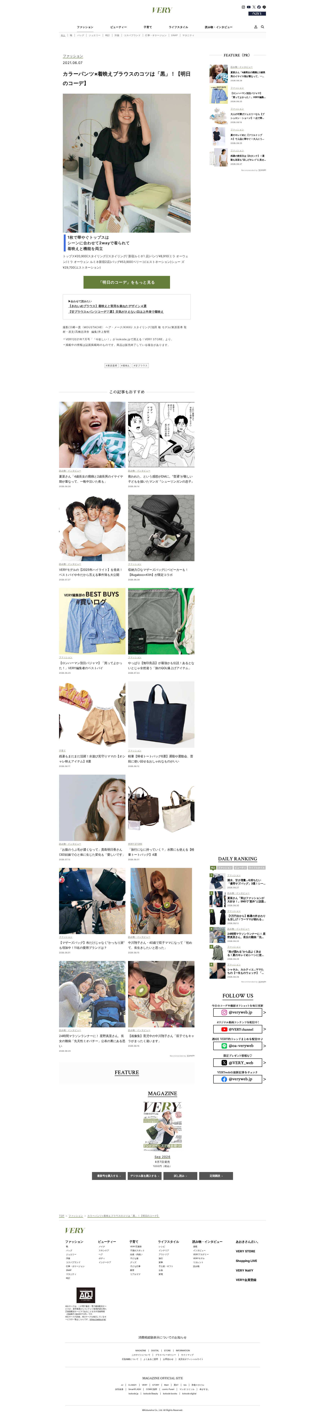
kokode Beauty (151, 1394)
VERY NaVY (244, 1270)
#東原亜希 (111, 365)
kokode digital (189, 1394)
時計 (107, 35)
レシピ (162, 1246)
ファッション (85, 27)
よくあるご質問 (151, 1359)
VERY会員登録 (246, 1280)
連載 (195, 1246)
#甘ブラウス (140, 365)
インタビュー (199, 1250)
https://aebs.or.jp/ (98, 1319)
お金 (161, 1270)
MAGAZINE (140, 1351)
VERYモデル (199, 1258)
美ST (176, 1385)
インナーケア (105, 1262)
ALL (63, 35)
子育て (148, 27)
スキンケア (104, 1250)
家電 (161, 1274)
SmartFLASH (134, 1389)
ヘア (101, 1254)
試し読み (179, 1176)
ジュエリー (95, 35)
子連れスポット (137, 1250)
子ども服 (134, 1258)
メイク (102, 1246)
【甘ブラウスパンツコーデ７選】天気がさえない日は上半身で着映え (116, 312)
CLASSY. (132, 1385)
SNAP (174, 35)
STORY (155, 1385)
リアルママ (135, 1274)
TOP (61, 1215)
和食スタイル (198, 1385)
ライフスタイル (178, 27)
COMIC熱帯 (151, 1389)
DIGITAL (155, 1351)
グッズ (133, 1262)
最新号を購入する (107, 1176)
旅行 (161, 1258)
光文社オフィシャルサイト (190, 1359)
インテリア (164, 1250)
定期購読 (215, 1176)
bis (185, 1385)
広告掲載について (130, 1359)
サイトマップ (187, 1355)
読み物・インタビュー (219, 27)
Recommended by (178, 1056)
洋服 (117, 35)
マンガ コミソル (186, 1389)
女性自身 (119, 1389)
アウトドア (164, 1254)
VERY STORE (245, 1251)
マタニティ (188, 35)
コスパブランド (132, 35)
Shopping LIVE (246, 1261)
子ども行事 (135, 1266)
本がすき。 (205, 1389)
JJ (122, 1385)
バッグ (80, 35)
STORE (167, 1351)
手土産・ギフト (166, 1266)
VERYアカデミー (201, 1254)
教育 (132, 1270)
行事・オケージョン (155, 35)
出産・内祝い (136, 1254)
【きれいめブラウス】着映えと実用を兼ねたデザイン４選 (107, 306)
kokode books (170, 1394)
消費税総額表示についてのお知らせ (162, 1337)
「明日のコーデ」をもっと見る (127, 282)
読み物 (196, 1266)
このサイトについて (141, 1355)
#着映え (125, 365)
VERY (144, 1385)
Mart (166, 1385)
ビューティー (118, 27)
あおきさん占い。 (248, 1241)
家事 (161, 1262)
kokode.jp (133, 1394)
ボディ (102, 1258)
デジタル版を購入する (143, 1176)
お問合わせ (168, 1359)
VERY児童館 (136, 1246)
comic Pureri (168, 1389)
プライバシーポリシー (165, 1355)
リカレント (198, 1262)
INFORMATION (183, 1351)
